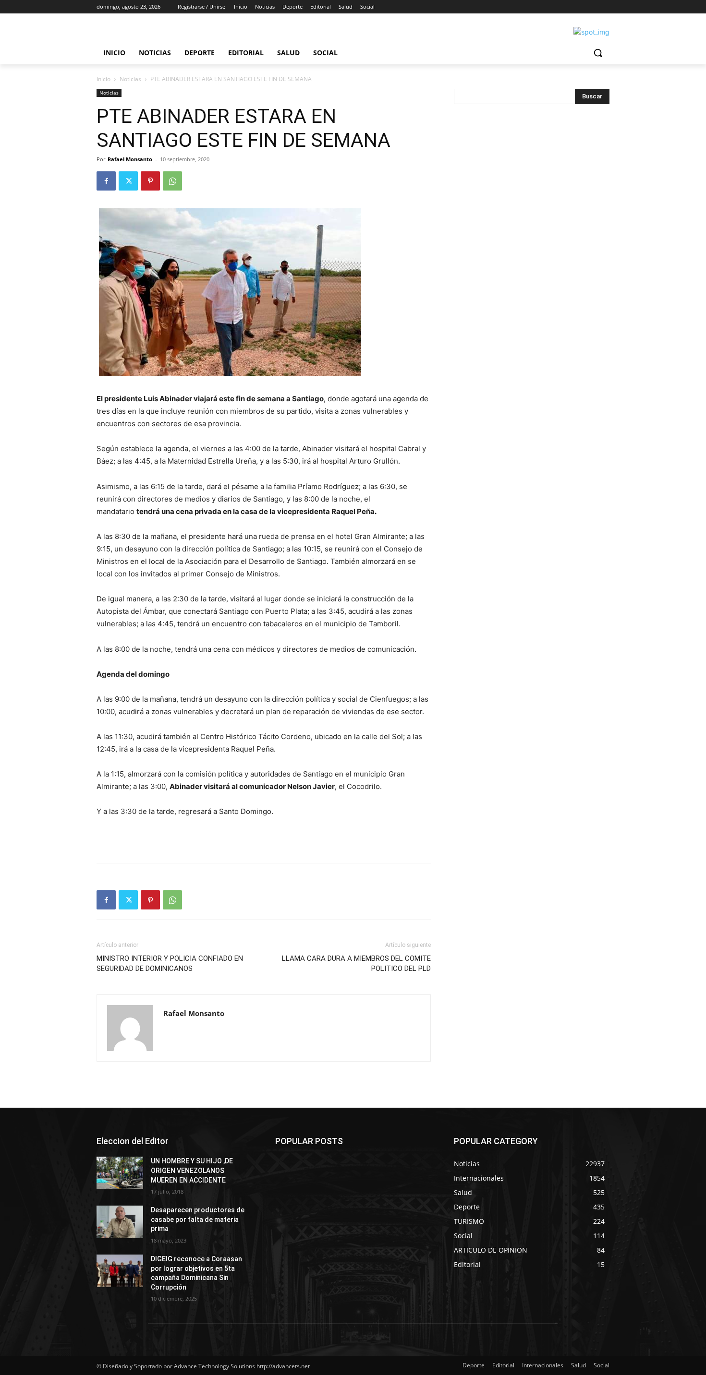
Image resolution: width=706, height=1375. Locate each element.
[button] (597, 52)
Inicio (103, 79)
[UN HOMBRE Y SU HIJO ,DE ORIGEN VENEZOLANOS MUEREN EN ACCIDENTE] (120, 1173)
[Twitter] (128, 181)
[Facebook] (106, 181)
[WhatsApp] (172, 181)
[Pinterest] (150, 181)
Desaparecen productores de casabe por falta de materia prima (197, 1219)
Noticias (130, 79)
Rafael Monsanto (130, 159)
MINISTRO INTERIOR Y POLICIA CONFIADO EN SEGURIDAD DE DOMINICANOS (170, 963)
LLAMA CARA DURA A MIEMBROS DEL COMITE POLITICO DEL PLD (356, 963)
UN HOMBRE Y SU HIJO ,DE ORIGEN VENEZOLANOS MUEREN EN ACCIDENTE (192, 1170)
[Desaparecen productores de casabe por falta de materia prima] (120, 1222)
